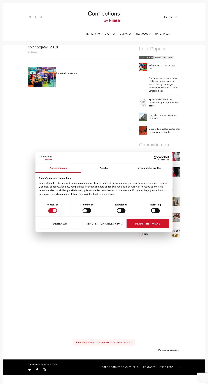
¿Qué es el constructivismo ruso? (162, 67)
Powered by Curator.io (168, 350)
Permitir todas (147, 223)
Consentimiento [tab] (58, 168)
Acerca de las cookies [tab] (149, 168)
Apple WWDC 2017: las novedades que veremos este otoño (164, 102)
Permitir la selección (104, 223)
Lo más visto (146, 58)
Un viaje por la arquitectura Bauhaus (162, 117)
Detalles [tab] (104, 168)
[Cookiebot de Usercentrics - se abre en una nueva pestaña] (156, 158)
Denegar (60, 223)
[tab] (146, 58)
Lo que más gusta (164, 58)
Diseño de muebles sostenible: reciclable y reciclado (164, 130)
